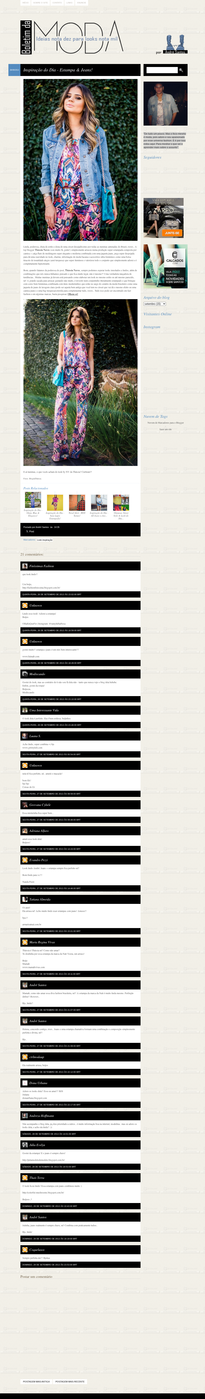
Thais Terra (36, 1177)
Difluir (113, 1396)
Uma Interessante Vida (44, 710)
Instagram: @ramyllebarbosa (51, 623)
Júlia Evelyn (37, 1145)
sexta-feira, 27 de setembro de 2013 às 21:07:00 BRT (51, 1010)
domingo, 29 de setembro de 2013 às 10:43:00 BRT (49, 1206)
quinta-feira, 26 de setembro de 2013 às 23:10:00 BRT (51, 699)
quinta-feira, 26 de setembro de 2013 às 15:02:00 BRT (51, 594)
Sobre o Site (40, 3)
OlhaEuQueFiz (29, 623)
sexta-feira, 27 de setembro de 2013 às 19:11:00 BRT (51, 974)
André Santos (37, 985)
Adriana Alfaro (39, 830)
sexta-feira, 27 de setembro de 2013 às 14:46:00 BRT (51, 888)
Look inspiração (44, 540)
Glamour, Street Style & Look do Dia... (121, 515)
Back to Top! (126, 1396)
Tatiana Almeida (39, 899)
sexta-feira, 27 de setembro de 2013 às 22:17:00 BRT (51, 1105)
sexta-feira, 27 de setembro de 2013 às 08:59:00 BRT (51, 794)
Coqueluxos (36, 1249)
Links (69, 3)
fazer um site (166, 429)
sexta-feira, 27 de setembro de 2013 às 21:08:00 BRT (51, 1046)
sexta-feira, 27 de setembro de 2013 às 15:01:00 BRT (51, 931)
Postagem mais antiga (36, 1381)
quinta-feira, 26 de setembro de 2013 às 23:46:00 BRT (51, 725)
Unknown (35, 605)
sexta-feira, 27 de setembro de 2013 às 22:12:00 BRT (51, 1072)
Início (25, 3)
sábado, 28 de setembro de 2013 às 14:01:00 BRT (49, 1134)
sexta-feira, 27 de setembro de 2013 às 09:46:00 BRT (51, 820)
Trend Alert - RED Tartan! (77, 514)
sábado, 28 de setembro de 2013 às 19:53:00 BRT (49, 1167)
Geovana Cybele (40, 804)
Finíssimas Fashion (41, 566)
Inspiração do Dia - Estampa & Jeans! (57, 70)
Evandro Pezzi (38, 860)
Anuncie (81, 3)
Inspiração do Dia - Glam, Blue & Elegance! (33, 513)
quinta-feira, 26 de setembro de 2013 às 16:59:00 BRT (51, 630)
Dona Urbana (38, 1083)
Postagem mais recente (69, 1381)
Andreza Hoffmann (41, 1115)
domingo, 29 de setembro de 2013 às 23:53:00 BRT (49, 1265)
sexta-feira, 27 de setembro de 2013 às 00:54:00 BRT (51, 754)
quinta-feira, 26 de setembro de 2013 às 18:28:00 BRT (51, 663)
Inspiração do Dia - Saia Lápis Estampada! (55, 515)
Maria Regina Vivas (42, 942)
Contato (57, 3)
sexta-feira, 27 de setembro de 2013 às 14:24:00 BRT (51, 849)
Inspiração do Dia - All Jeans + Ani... (99, 514)
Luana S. (35, 736)
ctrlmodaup (36, 1057)
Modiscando (37, 674)
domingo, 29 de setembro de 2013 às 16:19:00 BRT (49, 1239)
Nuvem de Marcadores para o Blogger (166, 422)
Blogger (91, 1396)
